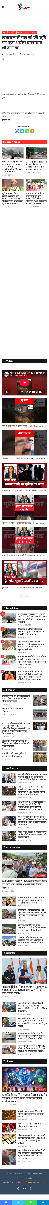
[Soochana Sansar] (24, 7)
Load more (24, 596)
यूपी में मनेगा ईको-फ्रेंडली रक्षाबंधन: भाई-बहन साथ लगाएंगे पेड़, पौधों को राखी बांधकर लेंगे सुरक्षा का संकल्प (12, 198)
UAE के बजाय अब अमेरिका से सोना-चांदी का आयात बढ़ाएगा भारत (31, 1114)
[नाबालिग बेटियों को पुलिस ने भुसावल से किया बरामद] (40, 757)
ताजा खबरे (20, 32)
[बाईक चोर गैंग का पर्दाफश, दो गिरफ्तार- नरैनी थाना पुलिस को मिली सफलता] (40, 745)
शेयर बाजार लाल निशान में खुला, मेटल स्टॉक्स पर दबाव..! (32, 1125)
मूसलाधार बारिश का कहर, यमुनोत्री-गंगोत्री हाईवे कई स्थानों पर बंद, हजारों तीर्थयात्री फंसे (32, 928)
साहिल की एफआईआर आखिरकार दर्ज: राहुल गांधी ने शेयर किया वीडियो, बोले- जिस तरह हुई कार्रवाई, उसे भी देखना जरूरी (32, 806)
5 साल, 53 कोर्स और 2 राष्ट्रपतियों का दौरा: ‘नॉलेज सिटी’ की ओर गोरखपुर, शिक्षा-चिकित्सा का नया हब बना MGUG (36, 198)
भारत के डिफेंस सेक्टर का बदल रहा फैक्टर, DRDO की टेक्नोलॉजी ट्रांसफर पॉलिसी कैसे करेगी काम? (32, 777)
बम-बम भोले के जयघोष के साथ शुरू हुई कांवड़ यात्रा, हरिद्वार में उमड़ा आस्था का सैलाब (31, 900)
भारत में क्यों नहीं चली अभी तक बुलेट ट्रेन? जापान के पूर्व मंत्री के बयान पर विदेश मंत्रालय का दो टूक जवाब (32, 1022)
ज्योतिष (13, 32)
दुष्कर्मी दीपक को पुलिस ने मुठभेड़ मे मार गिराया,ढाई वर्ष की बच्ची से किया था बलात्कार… (16, 698)
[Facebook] (17, 131)
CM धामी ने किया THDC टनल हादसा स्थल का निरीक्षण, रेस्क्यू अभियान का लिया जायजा (24, 884)
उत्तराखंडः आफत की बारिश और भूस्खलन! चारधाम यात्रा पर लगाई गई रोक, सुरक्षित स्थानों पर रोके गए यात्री (32, 914)
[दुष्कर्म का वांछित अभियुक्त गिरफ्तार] (40, 714)
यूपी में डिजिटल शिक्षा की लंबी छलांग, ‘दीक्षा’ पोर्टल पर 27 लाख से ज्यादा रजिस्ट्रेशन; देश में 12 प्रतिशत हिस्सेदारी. (32, 1007)
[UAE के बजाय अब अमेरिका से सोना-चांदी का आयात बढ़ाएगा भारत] (9, 1115)
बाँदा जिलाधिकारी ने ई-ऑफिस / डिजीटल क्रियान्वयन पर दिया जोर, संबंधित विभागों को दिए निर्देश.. (32, 1048)
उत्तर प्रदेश (6, 32)
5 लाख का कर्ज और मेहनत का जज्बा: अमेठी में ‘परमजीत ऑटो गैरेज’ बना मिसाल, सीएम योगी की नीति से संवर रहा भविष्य (31, 675)
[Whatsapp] (27, 131)
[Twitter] (22, 131)
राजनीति (27, 32)
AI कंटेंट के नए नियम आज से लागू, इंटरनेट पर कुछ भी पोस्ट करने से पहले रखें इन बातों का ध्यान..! (24, 1098)
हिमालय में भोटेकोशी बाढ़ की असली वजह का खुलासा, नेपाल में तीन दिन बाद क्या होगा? (36, 166)
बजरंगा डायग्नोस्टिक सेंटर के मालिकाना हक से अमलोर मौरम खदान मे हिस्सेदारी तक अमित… (31, 1036)
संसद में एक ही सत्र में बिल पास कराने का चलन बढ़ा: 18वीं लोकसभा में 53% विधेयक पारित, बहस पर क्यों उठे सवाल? (31, 791)
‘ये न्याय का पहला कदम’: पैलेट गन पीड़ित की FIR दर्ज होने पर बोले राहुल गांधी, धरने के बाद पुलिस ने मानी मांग (32, 821)
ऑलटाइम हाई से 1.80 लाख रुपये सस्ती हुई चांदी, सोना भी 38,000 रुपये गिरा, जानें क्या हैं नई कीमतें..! (31, 1139)
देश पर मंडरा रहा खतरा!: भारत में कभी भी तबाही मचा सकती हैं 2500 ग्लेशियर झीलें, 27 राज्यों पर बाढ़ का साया (12, 166)
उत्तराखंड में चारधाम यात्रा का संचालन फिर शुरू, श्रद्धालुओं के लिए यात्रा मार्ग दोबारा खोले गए (31, 940)
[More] (32, 131)
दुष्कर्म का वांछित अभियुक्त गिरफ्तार (12, 710)
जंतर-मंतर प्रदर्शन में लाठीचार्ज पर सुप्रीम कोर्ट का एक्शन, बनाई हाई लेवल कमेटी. (32, 834)
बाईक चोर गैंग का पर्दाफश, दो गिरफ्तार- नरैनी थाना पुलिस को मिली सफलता (15, 743)
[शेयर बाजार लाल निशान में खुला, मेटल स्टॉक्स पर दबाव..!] (9, 1127)
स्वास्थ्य (34, 32)
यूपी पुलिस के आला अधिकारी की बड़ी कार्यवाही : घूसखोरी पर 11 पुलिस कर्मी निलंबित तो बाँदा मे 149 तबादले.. (31, 1154)
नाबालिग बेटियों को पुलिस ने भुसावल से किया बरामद (14, 755)
